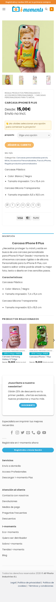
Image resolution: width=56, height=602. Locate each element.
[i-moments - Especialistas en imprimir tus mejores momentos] (27, 9)
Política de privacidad (29, 582)
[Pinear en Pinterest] (28, 205)
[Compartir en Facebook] (12, 205)
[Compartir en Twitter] (17, 205)
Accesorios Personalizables (19, 95)
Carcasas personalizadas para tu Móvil (25, 96)
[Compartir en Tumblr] (33, 205)
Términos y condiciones (40, 585)
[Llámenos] (33, 433)
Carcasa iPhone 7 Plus (40, 357)
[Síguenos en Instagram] (17, 433)
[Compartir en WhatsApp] (7, 205)
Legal (13, 582)
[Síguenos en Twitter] (22, 433)
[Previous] (6, 46)
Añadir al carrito (19, 144)
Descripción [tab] (8, 236)
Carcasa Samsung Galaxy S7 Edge (11, 358)
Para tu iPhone (44, 160)
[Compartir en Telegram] (38, 205)
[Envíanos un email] (28, 433)
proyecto (9, 135)
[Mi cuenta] (52, 9)
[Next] (49, 46)
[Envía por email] (23, 205)
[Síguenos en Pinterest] (38, 433)
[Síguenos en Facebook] (12, 433)
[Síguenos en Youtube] (44, 433)
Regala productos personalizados (22, 93)
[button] (4, 9)
